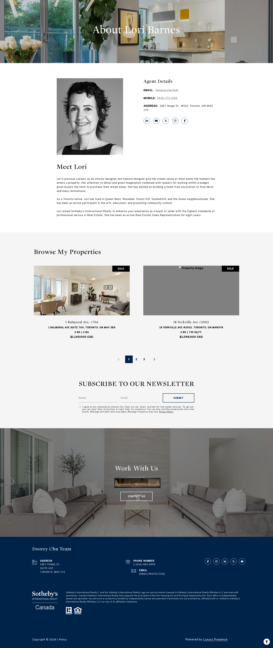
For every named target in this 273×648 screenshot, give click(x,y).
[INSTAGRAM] (175, 121)
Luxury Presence (215, 639)
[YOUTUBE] (156, 121)
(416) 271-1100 (167, 98)
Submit (178, 398)
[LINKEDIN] (147, 121)
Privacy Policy (166, 412)
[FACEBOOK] (185, 121)
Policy (63, 639)
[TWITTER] (166, 121)
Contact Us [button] (136, 496)
